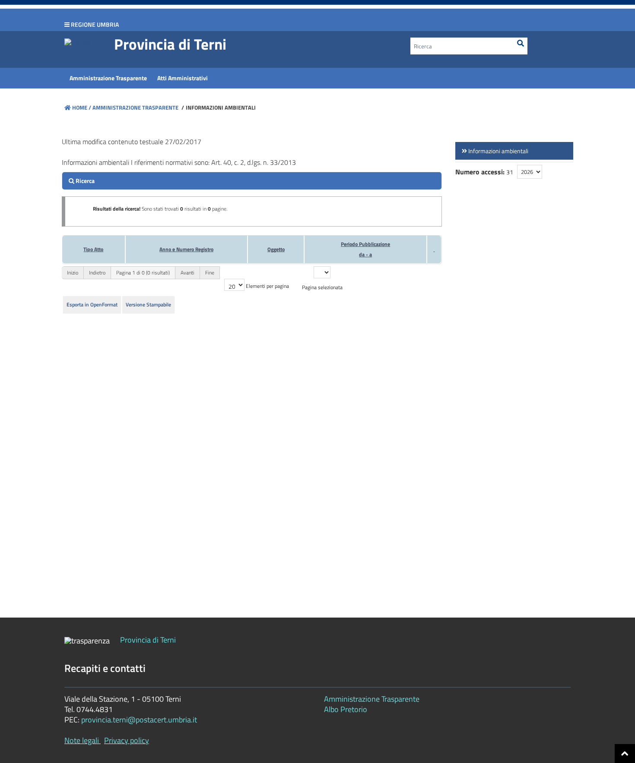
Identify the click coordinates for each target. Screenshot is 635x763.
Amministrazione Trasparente (134, 107)
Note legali (81, 740)
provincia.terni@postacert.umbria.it (139, 719)
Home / (81, 107)
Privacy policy (126, 740)
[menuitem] (108, 78)
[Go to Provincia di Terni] (84, 41)
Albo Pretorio (345, 709)
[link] (514, 151)
